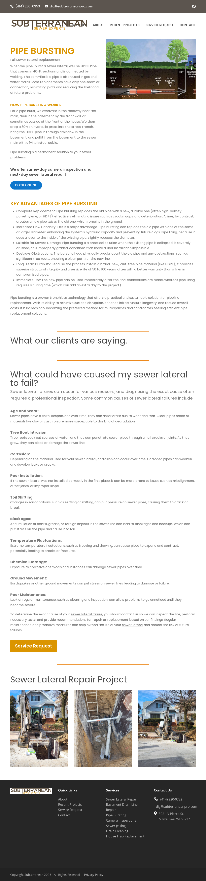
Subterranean (34, 875)
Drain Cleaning (117, 831)
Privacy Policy (93, 875)
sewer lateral (132, 625)
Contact (64, 815)
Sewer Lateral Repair (121, 799)
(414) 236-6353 (27, 6)
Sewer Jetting (116, 826)
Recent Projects (70, 804)
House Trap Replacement (125, 836)
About (62, 799)
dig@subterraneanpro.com (71, 6)
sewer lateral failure (86, 614)
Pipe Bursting (116, 815)
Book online (26, 185)
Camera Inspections (121, 820)
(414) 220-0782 (171, 799)
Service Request (70, 810)
